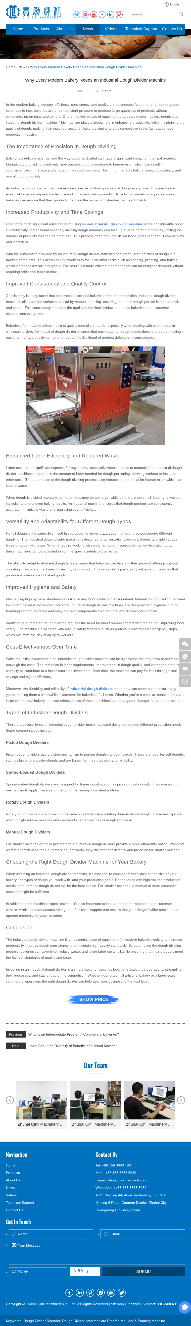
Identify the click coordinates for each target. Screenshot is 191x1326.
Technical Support (141, 29)
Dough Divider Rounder (41, 1321)
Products (41, 29)
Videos (111, 29)
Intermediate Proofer (102, 1321)
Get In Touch (18, 1221)
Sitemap (117, 1304)
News (88, 29)
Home (17, 29)
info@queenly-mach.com (127, 1180)
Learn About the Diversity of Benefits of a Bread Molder (71, 1046)
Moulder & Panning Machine (143, 1321)
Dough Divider (73, 1321)
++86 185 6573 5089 (130, 1188)
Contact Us (172, 29)
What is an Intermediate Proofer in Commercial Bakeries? (73, 1034)
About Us (64, 29)
